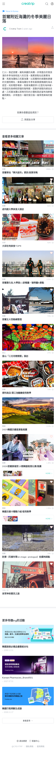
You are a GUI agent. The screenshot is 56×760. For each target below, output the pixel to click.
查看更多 (26, 720)
